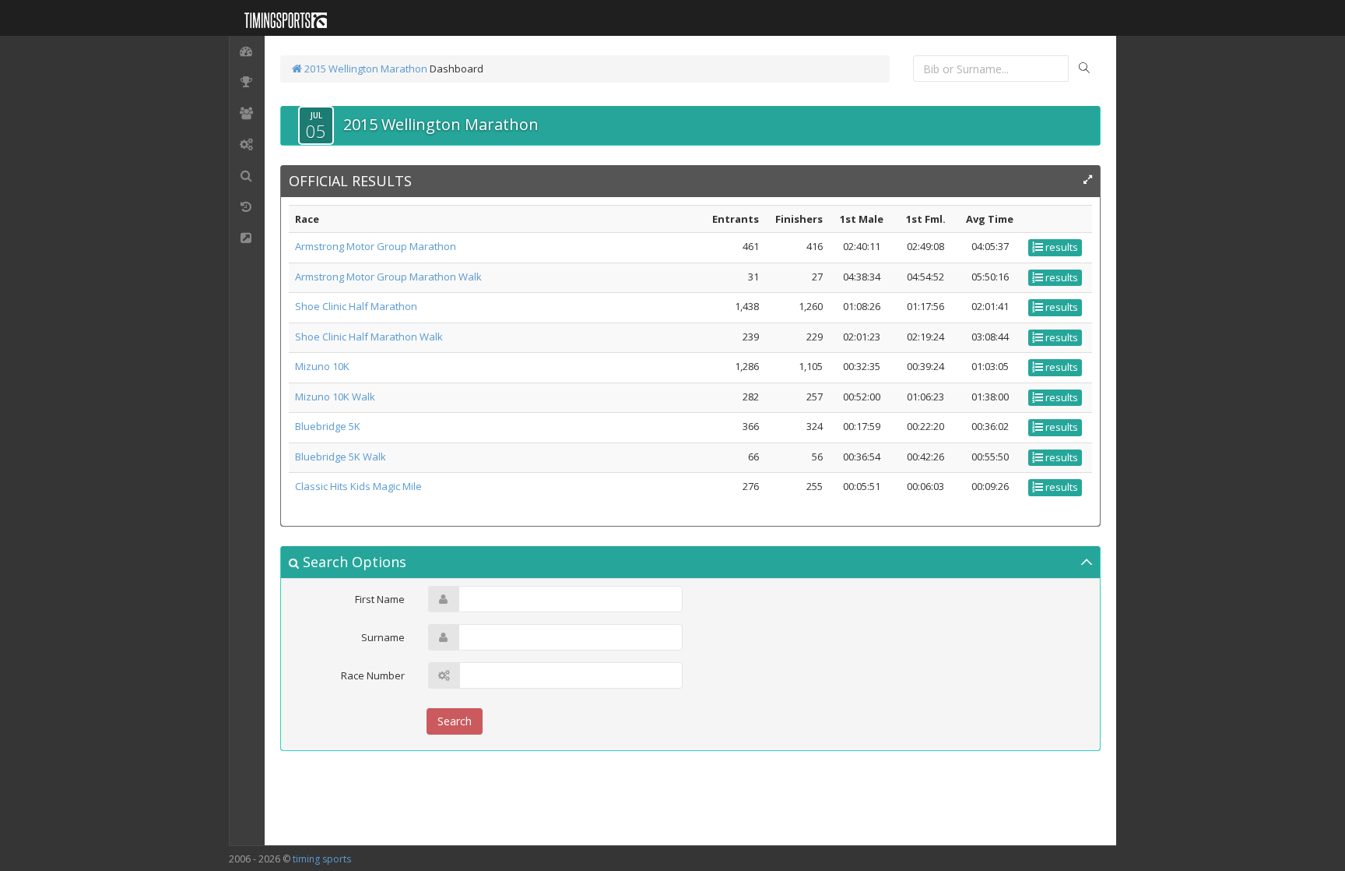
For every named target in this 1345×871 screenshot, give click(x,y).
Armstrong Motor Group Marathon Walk (388, 277)
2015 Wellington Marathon (364, 69)
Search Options (352, 561)
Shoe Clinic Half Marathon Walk (369, 337)
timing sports (322, 859)
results (1060, 247)
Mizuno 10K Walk (335, 397)
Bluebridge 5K (327, 426)
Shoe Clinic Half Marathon (356, 306)
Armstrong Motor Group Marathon (375, 246)
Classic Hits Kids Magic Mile (358, 486)
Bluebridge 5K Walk (340, 457)
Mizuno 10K (322, 366)
